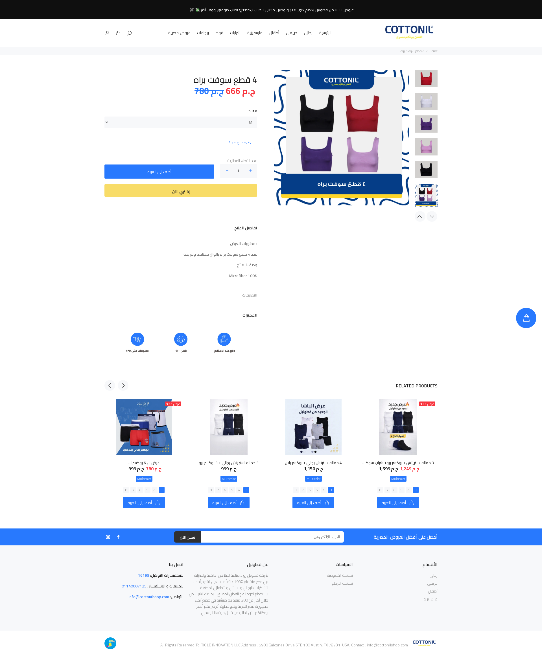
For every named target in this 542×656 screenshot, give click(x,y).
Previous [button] (420, 216)
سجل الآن (187, 537)
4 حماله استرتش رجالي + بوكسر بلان (313, 462)
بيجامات (203, 32)
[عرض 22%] (398, 427)
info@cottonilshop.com (149, 596)
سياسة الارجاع (342, 583)
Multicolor (144, 479)
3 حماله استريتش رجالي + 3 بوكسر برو (229, 462)
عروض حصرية (179, 32)
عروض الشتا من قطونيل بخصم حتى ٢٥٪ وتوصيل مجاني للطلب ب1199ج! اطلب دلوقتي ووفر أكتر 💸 (274, 9)
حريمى (291, 32)
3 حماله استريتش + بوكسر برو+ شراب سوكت (398, 462)
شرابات (235, 32)
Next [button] (432, 216)
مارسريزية (255, 32)
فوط (219, 32)
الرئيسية (325, 32)
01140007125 (134, 586)
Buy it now (180, 190)
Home (433, 51)
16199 (143, 575)
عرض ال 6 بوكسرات (143, 462)
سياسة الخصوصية (340, 575)
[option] (426, 81)
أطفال (274, 32)
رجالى (308, 32)
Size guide (237, 142)
